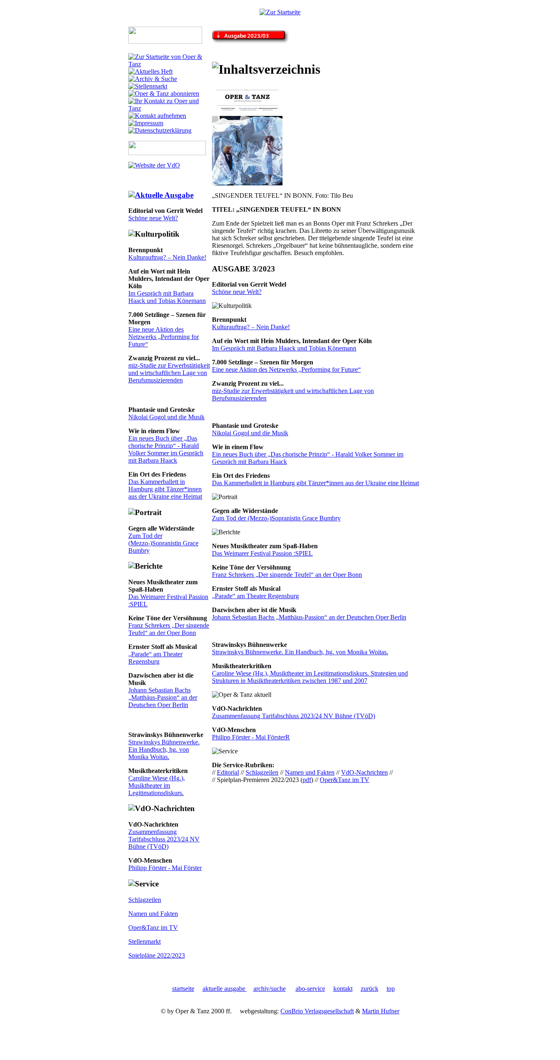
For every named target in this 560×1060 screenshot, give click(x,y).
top (391, 988)
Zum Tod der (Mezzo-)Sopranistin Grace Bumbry (163, 543)
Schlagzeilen (144, 899)
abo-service (310, 988)
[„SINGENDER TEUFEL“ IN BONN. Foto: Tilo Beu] (247, 183)
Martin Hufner (380, 1011)
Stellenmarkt (144, 941)
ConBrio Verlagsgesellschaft (317, 1011)
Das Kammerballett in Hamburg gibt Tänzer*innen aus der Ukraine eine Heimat (165, 489)
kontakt (343, 988)
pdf (307, 779)
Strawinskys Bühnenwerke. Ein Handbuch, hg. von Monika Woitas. (164, 749)
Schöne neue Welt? (153, 218)
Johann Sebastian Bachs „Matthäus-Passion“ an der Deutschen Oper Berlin (162, 697)
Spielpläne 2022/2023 (156, 955)
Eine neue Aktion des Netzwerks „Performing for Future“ (163, 337)
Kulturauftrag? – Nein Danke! (167, 257)
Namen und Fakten (153, 913)
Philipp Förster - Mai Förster (165, 867)
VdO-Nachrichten (364, 772)
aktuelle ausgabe (225, 988)
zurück (369, 988)
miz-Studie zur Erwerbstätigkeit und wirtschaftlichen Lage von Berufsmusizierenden (169, 373)
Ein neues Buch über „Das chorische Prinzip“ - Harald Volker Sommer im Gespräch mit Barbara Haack (165, 449)
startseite (183, 988)
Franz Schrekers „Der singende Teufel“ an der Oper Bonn (168, 629)
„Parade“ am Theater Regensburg (155, 658)
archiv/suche (269, 988)
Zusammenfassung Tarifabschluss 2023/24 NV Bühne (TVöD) (164, 839)
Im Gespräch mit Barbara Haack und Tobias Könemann (167, 297)
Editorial (228, 772)
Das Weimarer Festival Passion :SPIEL (262, 553)
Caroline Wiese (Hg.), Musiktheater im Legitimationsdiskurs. (156, 785)
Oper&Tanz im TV (153, 927)
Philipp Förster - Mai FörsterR (251, 737)
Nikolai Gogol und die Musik (166, 417)
